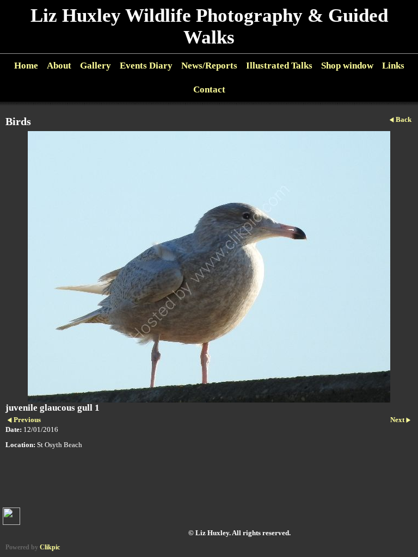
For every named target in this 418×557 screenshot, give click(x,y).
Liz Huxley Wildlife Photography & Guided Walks (209, 26)
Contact (209, 89)
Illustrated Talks (279, 65)
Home (26, 65)
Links (393, 65)
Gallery (95, 65)
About (59, 65)
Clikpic (50, 547)
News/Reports (209, 65)
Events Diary (146, 65)
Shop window (347, 65)
